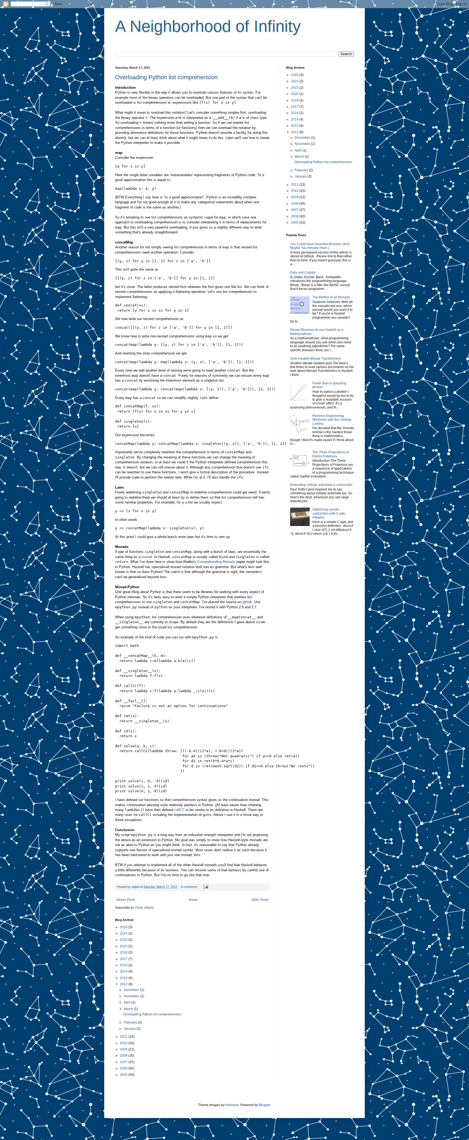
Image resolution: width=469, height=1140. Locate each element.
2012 (124, 984)
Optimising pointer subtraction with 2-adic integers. (329, 513)
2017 (124, 959)
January (130, 1029)
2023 (124, 940)
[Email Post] (205, 886)
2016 (124, 965)
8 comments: (190, 886)
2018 (124, 952)
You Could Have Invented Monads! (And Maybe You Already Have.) (319, 246)
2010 (124, 1043)
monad (146, 557)
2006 (124, 1068)
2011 (124, 1036)
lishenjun (232, 1105)
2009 (124, 1049)
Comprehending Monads (216, 562)
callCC (179, 810)
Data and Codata (302, 272)
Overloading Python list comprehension (166, 77)
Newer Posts (125, 900)
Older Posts (259, 900)
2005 (124, 1075)
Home (193, 900)
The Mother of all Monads (331, 297)
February (131, 1022)
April (127, 1002)
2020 (124, 946)
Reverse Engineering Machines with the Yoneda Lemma (331, 420)
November (132, 996)
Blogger (264, 1105)
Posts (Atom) (144, 908)
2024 (124, 933)
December (132, 990)
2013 (124, 978)
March (129, 1009)
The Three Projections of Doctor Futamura (330, 454)
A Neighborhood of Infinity (208, 26)
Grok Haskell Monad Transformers (315, 358)
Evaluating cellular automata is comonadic (321, 485)
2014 (124, 971)
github (247, 602)
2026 (124, 927)
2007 (124, 1062)
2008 (124, 1055)
